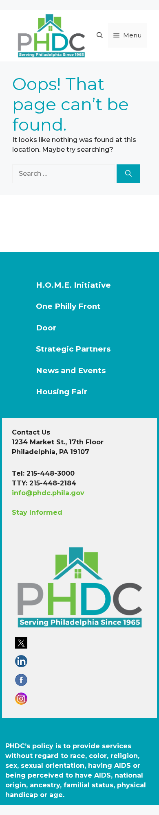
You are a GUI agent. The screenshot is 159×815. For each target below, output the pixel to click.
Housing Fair (61, 391)
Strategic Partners (73, 349)
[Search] (128, 173)
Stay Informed (37, 512)
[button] (99, 35)
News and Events (71, 370)
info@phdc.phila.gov (48, 493)
